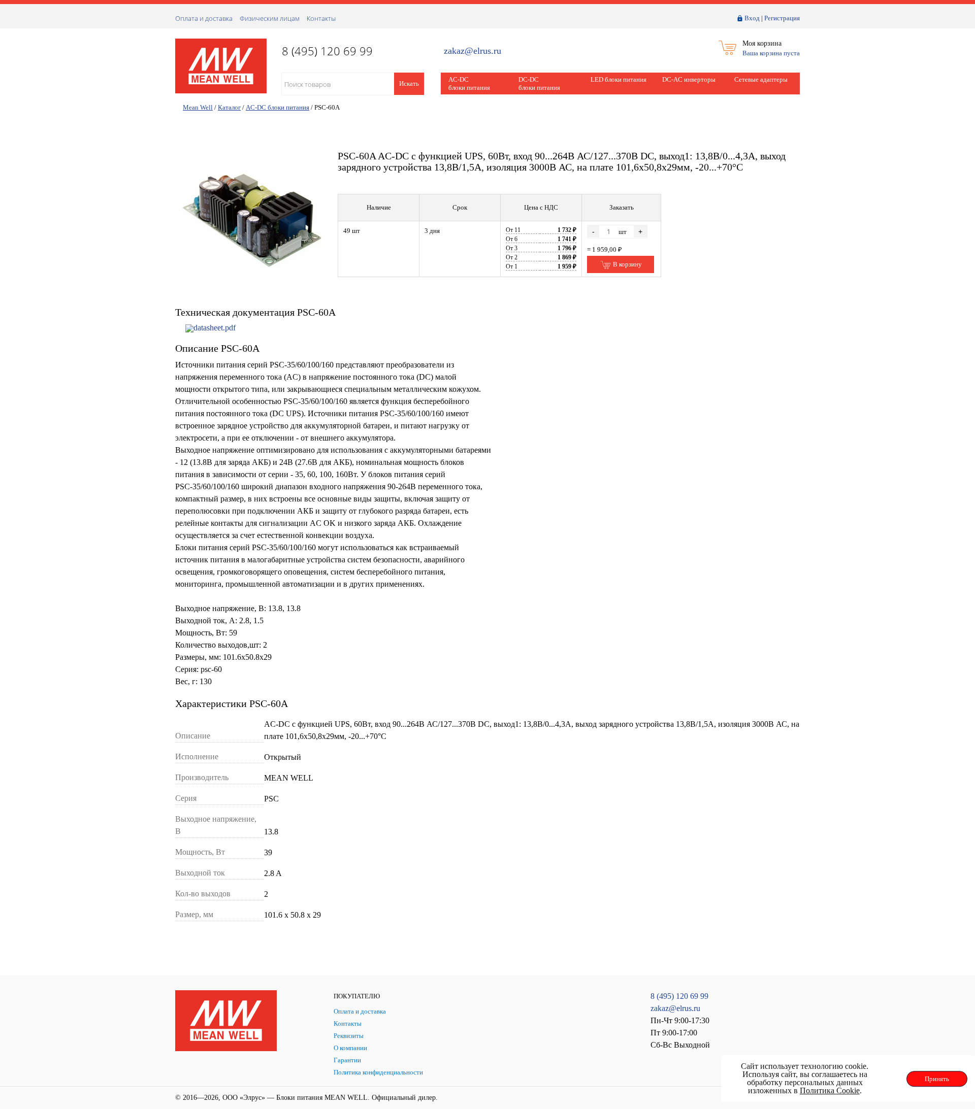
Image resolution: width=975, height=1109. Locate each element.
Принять (937, 1079)
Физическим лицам (270, 18)
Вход (752, 18)
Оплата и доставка (204, 18)
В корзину (626, 264)
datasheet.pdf (214, 327)
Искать (409, 83)
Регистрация (782, 18)
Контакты (321, 18)
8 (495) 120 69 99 (679, 996)
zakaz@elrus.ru (472, 51)
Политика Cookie (830, 1090)
